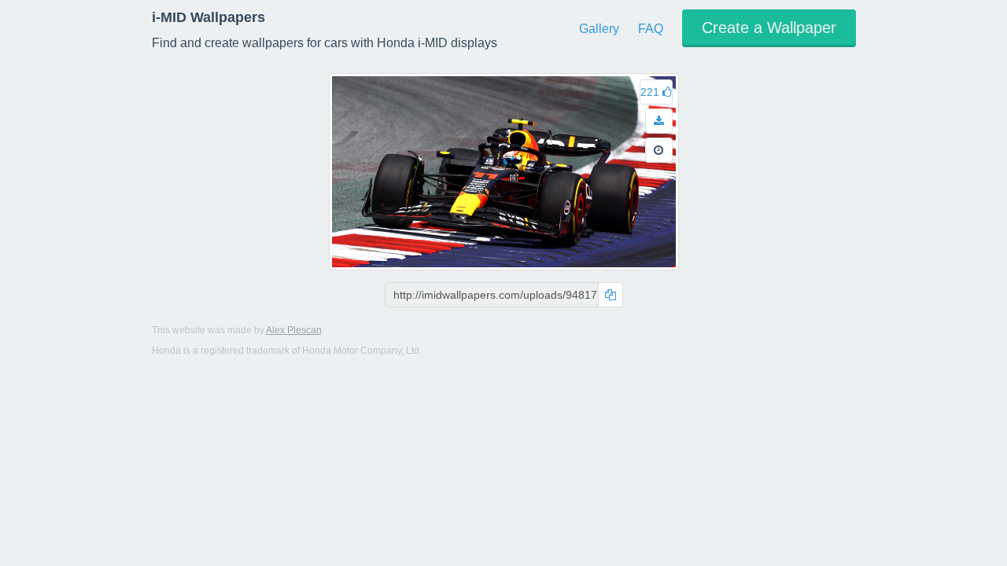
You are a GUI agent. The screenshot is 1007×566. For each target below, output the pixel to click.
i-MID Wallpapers (208, 17)
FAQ (650, 28)
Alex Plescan (294, 330)
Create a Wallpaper (769, 27)
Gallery (599, 28)
